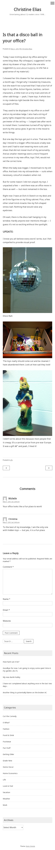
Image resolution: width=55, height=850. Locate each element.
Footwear (7, 741)
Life (11, 460)
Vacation (6, 792)
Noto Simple (30, 846)
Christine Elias (27, 9)
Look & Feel (8, 786)
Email (6, 610)
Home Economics (10, 773)
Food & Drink (8, 735)
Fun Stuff (6, 748)
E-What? (6, 722)
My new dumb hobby (11, 677)
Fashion (6, 729)
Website (7, 620)
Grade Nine (7, 760)
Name (6, 599)
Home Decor (8, 767)
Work (5, 805)
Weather (6, 798)
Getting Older (8, 754)
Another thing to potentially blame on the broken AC (25, 692)
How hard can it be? (11, 662)
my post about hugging (24, 67)
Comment (8, 566)
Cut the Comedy (9, 716)
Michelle (12, 498)
